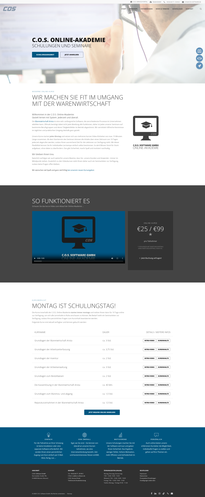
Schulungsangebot (45, 55)
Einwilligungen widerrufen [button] (147, 480)
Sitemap (68, 494)
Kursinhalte (163, 340)
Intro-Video (149, 340)
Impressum (143, 474)
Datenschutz (143, 476)
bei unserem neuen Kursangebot (81, 170)
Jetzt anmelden (72, 55)
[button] (102, 412)
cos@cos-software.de (78, 476)
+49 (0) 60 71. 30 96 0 (76, 474)
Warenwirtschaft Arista (44, 121)
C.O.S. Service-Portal (74, 478)
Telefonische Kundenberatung (77, 480)
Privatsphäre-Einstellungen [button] (148, 478)
